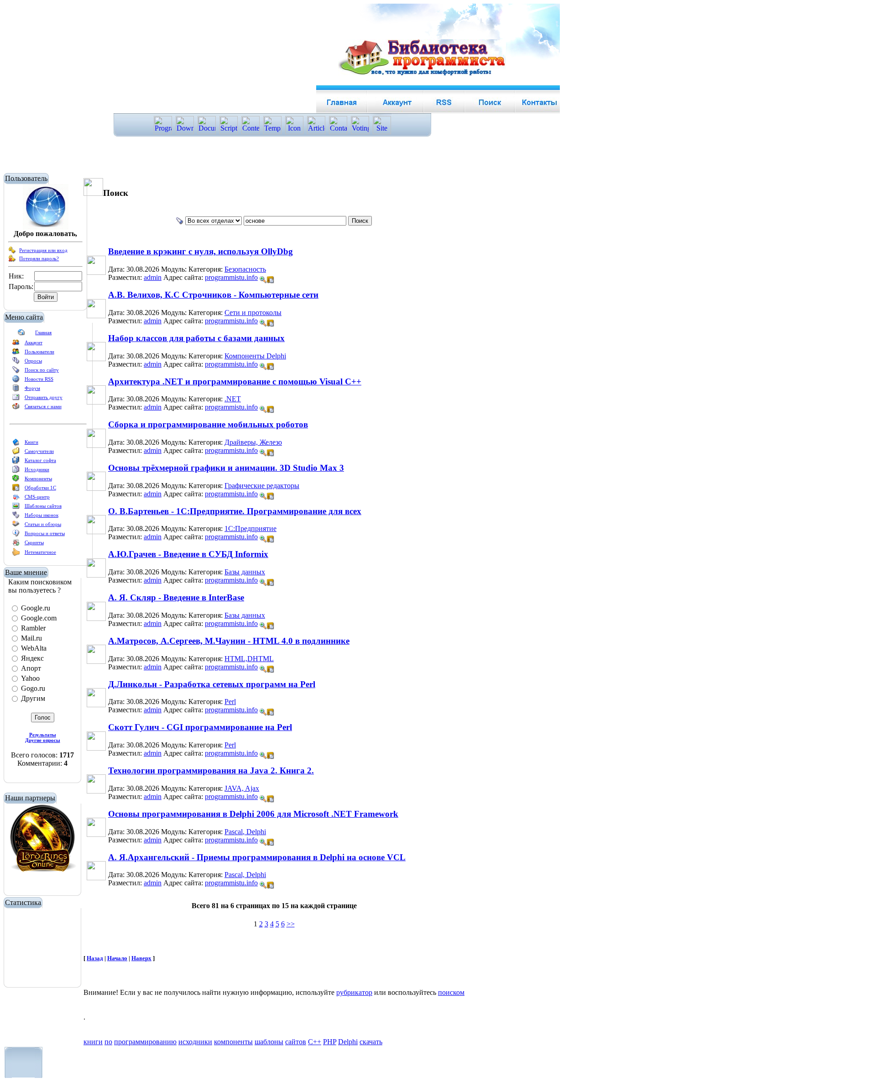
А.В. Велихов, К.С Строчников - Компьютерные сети (213, 295)
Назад (95, 958)
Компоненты (38, 478)
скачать (371, 1042)
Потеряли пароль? (39, 258)
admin (153, 277)
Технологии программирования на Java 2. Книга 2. (211, 770)
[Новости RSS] (16, 381)
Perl (230, 701)
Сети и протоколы (253, 312)
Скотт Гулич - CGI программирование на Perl (200, 727)
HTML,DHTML (249, 658)
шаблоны (269, 1042)
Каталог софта (40, 460)
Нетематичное (40, 552)
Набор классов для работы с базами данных (196, 338)
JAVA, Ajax (241, 788)
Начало (117, 958)
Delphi (348, 1042)
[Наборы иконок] (16, 517)
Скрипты (34, 542)
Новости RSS (39, 379)
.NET (232, 399)
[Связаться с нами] (16, 408)
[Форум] (16, 390)
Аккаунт (33, 342)
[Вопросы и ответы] (16, 535)
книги (93, 1042)
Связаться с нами (43, 406)
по (108, 1042)
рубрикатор (354, 992)
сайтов (295, 1042)
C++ (314, 1042)
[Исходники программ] (16, 471)
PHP (329, 1042)
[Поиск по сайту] (16, 371)
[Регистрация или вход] (12, 252)
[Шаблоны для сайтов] (16, 507)
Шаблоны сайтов (43, 506)
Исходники (37, 469)
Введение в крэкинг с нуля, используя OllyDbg (200, 251)
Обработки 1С (40, 487)
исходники (195, 1042)
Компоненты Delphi (255, 356)
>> (291, 924)
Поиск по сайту (42, 370)
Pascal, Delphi (245, 832)
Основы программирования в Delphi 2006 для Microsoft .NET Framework (253, 814)
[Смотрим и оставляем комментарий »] (263, 280)
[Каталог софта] (16, 462)
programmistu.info (231, 277)
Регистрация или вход (43, 250)
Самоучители (39, 451)
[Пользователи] (16, 353)
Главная (43, 332)
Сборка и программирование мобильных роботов (208, 424)
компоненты (233, 1042)
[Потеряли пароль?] (12, 260)
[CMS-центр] (16, 498)
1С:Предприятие (250, 528)
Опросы (33, 360)
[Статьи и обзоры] (16, 526)
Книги (31, 442)
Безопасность (245, 269)
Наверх (141, 958)
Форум (32, 388)
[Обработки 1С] (16, 489)
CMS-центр (37, 496)
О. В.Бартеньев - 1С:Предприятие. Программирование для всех (234, 511)
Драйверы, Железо (253, 442)
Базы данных (244, 572)
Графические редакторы (261, 485)
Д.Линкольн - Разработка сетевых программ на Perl (211, 684)
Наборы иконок (41, 515)
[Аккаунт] (16, 344)
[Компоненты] (16, 480)
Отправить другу (44, 397)
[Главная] (21, 334)
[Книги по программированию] (16, 444)
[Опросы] (16, 362)
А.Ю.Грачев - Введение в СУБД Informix (188, 554)
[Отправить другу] (16, 399)
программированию (145, 1042)
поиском (451, 992)
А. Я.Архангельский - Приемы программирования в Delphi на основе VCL (257, 857)
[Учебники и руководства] (16, 453)
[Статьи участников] (16, 554)
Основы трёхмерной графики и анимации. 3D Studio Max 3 (226, 468)
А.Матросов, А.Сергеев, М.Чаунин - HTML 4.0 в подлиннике (228, 641)
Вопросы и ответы (45, 533)
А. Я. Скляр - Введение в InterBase (176, 597)
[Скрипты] (16, 544)
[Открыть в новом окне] (270, 277)
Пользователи (39, 351)
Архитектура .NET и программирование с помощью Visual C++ (234, 381)
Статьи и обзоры (43, 524)
